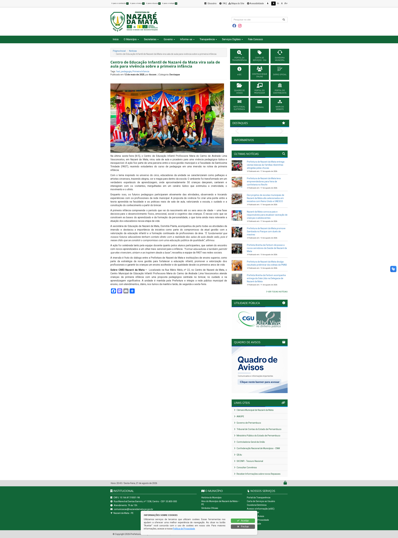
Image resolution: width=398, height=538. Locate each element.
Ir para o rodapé (169, 3)
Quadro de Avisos (255, 516)
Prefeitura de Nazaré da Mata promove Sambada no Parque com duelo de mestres (266, 231)
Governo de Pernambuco (248, 423)
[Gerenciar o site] (285, 483)
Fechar (244, 526)
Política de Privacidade (258, 520)
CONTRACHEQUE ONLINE (259, 75)
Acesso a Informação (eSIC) (260, 508)
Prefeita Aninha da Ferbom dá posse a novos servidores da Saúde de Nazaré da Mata (267, 248)
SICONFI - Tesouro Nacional (249, 461)
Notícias (133, 51)
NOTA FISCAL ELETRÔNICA (239, 108)
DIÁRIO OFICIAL (280, 74)
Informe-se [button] (186, 39)
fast (118, 71)
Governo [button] (168, 39)
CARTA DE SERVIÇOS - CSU (259, 59)
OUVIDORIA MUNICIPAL (280, 59)
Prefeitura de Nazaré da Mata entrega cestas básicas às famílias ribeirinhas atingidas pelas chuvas (265, 164)
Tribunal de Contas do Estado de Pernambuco (258, 429)
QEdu (239, 454)
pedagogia (126, 71)
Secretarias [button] (150, 39)
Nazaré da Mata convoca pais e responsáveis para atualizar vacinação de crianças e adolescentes (267, 214)
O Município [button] (130, 39)
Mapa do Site (237, 3)
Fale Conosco (255, 39)
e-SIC (239, 74)
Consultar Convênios (246, 467)
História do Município (211, 497)
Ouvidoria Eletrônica (256, 505)
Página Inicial (119, 51)
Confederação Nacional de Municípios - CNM (258, 448)
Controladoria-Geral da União (250, 442)
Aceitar (245, 520)
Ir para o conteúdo (119, 3)
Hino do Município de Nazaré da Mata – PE (220, 503)
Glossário (212, 3)
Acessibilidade (256, 3)
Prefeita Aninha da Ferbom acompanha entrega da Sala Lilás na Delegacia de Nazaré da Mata (266, 278)
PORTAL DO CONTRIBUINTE (280, 91)
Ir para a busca (153, 3)
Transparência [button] (207, 39)
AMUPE (240, 416)
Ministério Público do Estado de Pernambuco (258, 435)
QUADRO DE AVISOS (239, 91)
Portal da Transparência (258, 497)
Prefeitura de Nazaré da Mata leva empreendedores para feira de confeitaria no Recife (264, 181)
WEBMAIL (259, 107)
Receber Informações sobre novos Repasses (258, 474)
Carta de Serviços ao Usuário (261, 501)
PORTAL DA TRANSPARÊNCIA (239, 59)
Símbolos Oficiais (209, 508)
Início (116, 39)
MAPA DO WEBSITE (280, 108)
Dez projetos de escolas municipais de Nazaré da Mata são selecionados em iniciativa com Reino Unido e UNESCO (265, 198)
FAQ (224, 3)
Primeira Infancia (140, 71)
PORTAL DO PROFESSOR (259, 91)
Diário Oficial (253, 512)
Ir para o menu (137, 3)
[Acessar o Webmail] (282, 483)
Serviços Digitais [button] (231, 39)
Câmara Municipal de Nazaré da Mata (254, 410)
